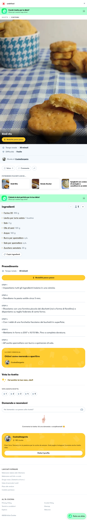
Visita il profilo (43, 453)
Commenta (25, 168)
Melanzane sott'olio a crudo (11, 476)
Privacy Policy (7, 503)
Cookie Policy (49, 503)
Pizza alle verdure (8, 486)
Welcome (47, 510)
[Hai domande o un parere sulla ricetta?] (41, 409)
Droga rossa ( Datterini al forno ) (13, 480)
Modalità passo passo (15, 140)
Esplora (4, 510)
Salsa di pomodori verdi (10, 483)
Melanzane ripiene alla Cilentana (13, 473)
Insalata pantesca (8, 490)
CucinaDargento (21, 159)
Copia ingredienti (13, 254)
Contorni (15, 17)
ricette (5, 17)
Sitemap (47, 506)
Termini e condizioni (9, 506)
